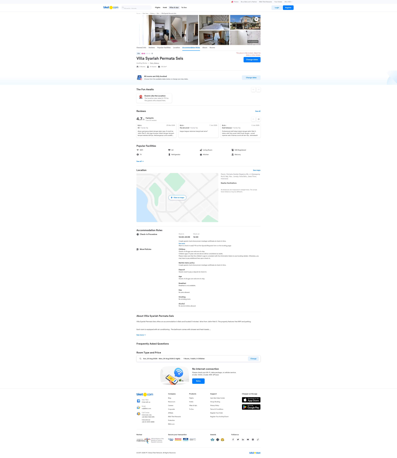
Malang (152, 13)
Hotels (191, 402)
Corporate (171, 409)
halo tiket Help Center (217, 398)
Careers (170, 405)
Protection (171, 420)
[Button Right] (258, 119)
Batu (158, 13)
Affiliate (170, 413)
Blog (169, 398)
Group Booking (215, 402)
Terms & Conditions (216, 409)
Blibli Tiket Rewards (265, 2)
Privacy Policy (214, 405)
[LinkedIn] (243, 439)
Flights (191, 398)
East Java (145, 13)
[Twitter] (238, 439)
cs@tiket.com (146, 408)
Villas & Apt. (193, 405)
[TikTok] (257, 439)
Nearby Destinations (229, 183)
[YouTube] (248, 439)
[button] (177, 197)
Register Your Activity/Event (219, 417)
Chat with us (146, 402)
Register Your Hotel (216, 413)
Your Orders (278, 2)
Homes (138, 13)
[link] (276, 7)
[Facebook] (233, 439)
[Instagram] (253, 439)
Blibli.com (171, 424)
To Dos (191, 409)
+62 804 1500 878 (148, 417)
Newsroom (171, 402)
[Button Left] (253, 119)
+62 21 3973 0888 (148, 422)
